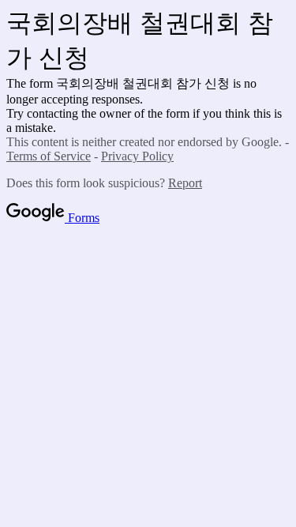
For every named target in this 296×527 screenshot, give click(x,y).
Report (185, 183)
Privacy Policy (137, 156)
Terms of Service (48, 156)
